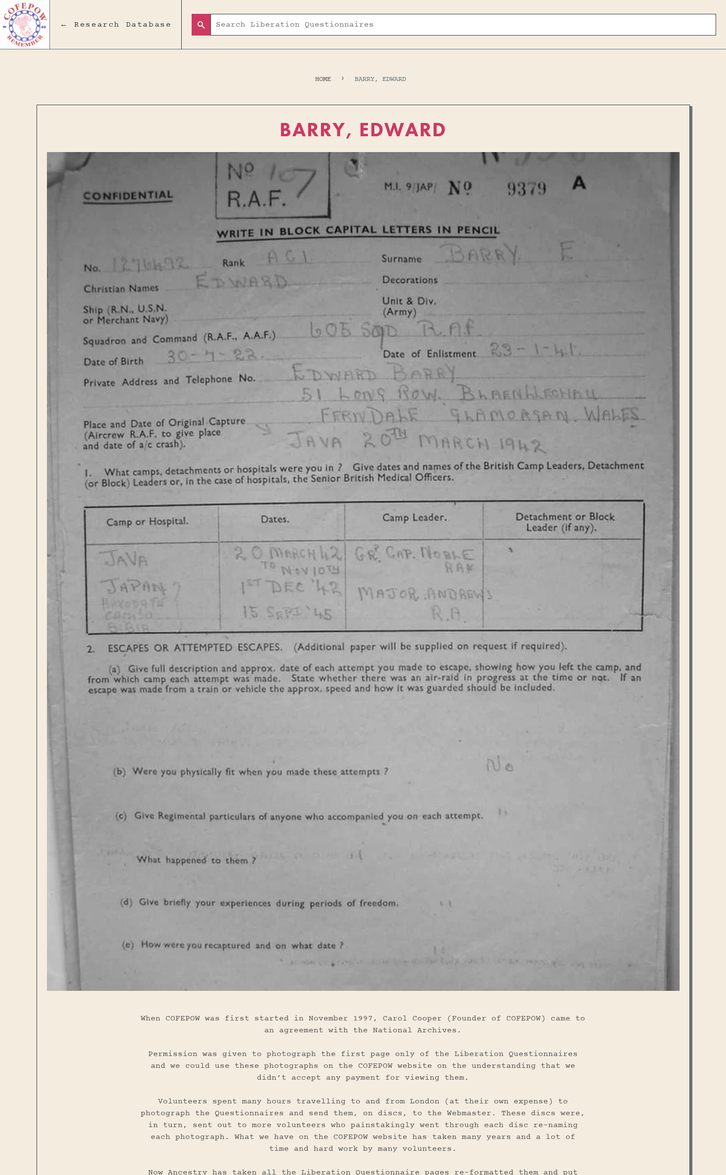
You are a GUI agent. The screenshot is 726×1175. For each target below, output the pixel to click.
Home (323, 79)
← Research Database (115, 24)
